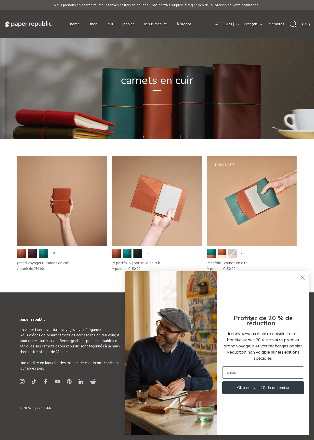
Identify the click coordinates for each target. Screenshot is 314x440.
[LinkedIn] (80, 381)
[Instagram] (22, 381)
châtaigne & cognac (232, 253)
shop (94, 24)
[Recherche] (293, 24)
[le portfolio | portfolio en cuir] (157, 201)
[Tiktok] (33, 381)
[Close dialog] (303, 277)
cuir (110, 24)
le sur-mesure (155, 24)
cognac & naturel (222, 253)
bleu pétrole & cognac (211, 253)
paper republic (42, 408)
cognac (21, 253)
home (75, 24)
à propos (184, 24)
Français (251, 24)
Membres (276, 24)
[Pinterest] (69, 381)
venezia (32, 253)
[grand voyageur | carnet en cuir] (62, 201)
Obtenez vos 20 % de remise (263, 387)
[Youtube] (57, 381)
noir (137, 253)
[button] (306, 24)
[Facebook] (45, 381)
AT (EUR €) (224, 24)
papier (128, 24)
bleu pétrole (43, 253)
